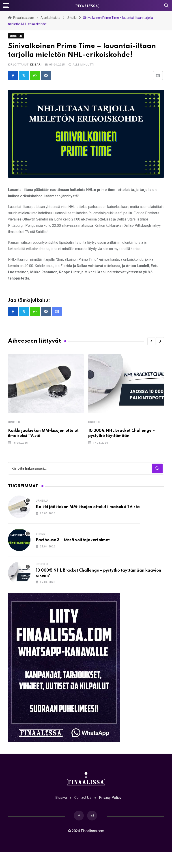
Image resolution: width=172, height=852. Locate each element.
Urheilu (14, 422)
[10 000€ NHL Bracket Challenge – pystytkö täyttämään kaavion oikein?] (19, 573)
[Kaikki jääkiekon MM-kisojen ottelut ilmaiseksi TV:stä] (19, 507)
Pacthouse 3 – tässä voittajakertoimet (73, 540)
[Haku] (166, 5)
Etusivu (61, 797)
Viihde (40, 533)
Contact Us (82, 797)
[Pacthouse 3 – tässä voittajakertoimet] (19, 540)
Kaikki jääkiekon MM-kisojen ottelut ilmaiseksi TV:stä (88, 507)
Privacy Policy (110, 797)
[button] (151, 341)
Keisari (36, 64)
